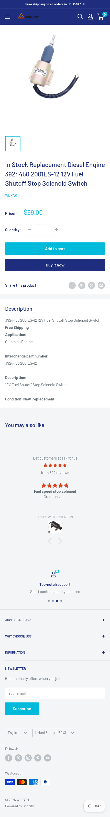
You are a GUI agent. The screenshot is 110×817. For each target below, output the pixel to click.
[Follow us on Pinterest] (37, 758)
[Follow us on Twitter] (18, 758)
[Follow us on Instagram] (28, 758)
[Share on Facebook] (72, 285)
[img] (55, 465)
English (13, 733)
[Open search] (80, 16)
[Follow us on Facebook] (8, 758)
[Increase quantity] (56, 229)
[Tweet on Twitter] (91, 285)
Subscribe (22, 708)
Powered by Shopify (19, 806)
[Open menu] (7, 17)
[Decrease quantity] (29, 229)
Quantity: (13, 229)
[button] (51, 541)
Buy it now (55, 264)
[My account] (90, 16)
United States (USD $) (50, 733)
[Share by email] (101, 285)
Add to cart (55, 248)
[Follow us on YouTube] (47, 758)
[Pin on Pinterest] (81, 285)
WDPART (12, 195)
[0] (100, 17)
